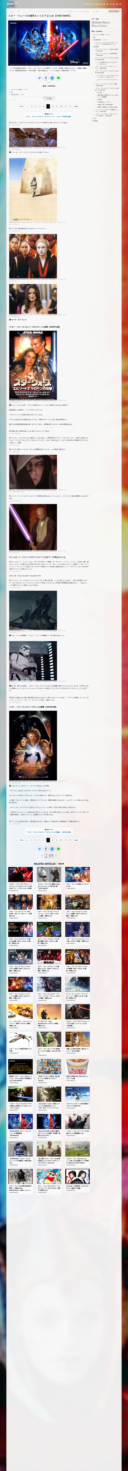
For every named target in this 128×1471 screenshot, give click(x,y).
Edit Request (115, 11)
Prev (21, 106)
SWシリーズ (107, 22)
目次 (12, 92)
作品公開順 (13, 99)
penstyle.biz (15, 552)
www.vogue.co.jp (16, 571)
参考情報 (95, 121)
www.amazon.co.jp (17, 402)
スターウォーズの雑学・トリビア (19, 89)
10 (61, 106)
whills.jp (14, 632)
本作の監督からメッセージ (104, 102)
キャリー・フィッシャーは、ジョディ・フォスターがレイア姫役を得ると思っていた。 (35, 97)
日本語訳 (100, 99)
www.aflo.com (16, 316)
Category (87, 4)
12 (70, 106)
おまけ (95, 118)
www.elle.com (16, 445)
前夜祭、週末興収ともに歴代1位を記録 (107, 107)
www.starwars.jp (16, 125)
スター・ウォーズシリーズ (99, 25)
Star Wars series (97, 22)
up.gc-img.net (15, 224)
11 (65, 106)
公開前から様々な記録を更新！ (105, 104)
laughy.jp (14, 281)
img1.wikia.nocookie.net (18, 491)
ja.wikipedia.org (16, 231)
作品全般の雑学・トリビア (17, 94)
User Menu (98, 4)
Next (76, 106)
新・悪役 (100, 92)
